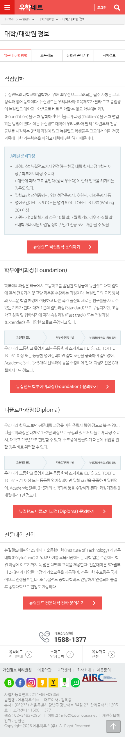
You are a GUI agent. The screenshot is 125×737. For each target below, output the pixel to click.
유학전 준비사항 (78, 56)
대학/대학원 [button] (47, 19)
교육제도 (46, 56)
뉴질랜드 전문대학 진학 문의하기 (57, 603)
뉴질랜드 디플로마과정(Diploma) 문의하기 (56, 511)
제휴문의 (104, 670)
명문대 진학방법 (15, 56)
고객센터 (64, 670)
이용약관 (44, 670)
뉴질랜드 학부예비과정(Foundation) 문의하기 (57, 386)
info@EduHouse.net (79, 716)
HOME (10, 19)
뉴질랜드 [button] (25, 19)
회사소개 (84, 670)
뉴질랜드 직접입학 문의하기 (56, 247)
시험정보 (109, 56)
